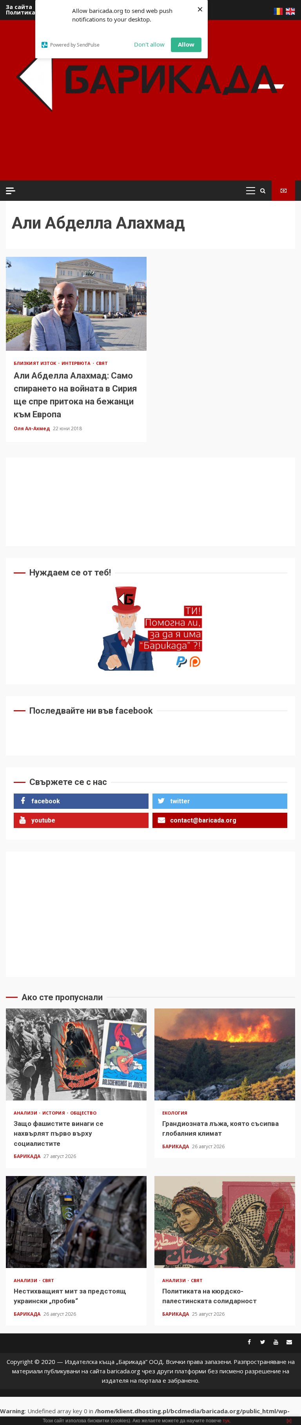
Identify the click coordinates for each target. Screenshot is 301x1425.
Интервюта (77, 363)
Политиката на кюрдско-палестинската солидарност (224, 1222)
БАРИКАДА (28, 1156)
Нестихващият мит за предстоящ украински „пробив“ (76, 1222)
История (54, 1113)
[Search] (262, 190)
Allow (186, 44)
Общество (83, 1113)
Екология (174, 1113)
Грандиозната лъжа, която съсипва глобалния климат (224, 1054)
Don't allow (149, 44)
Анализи (26, 1113)
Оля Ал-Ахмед (32, 428)
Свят (102, 363)
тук (226, 1420)
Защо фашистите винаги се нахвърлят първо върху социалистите (76, 1054)
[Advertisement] (152, 156)
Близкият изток (36, 363)
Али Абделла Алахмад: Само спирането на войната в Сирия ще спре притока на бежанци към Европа (76, 303)
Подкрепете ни (283, 190)
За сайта (19, 7)
